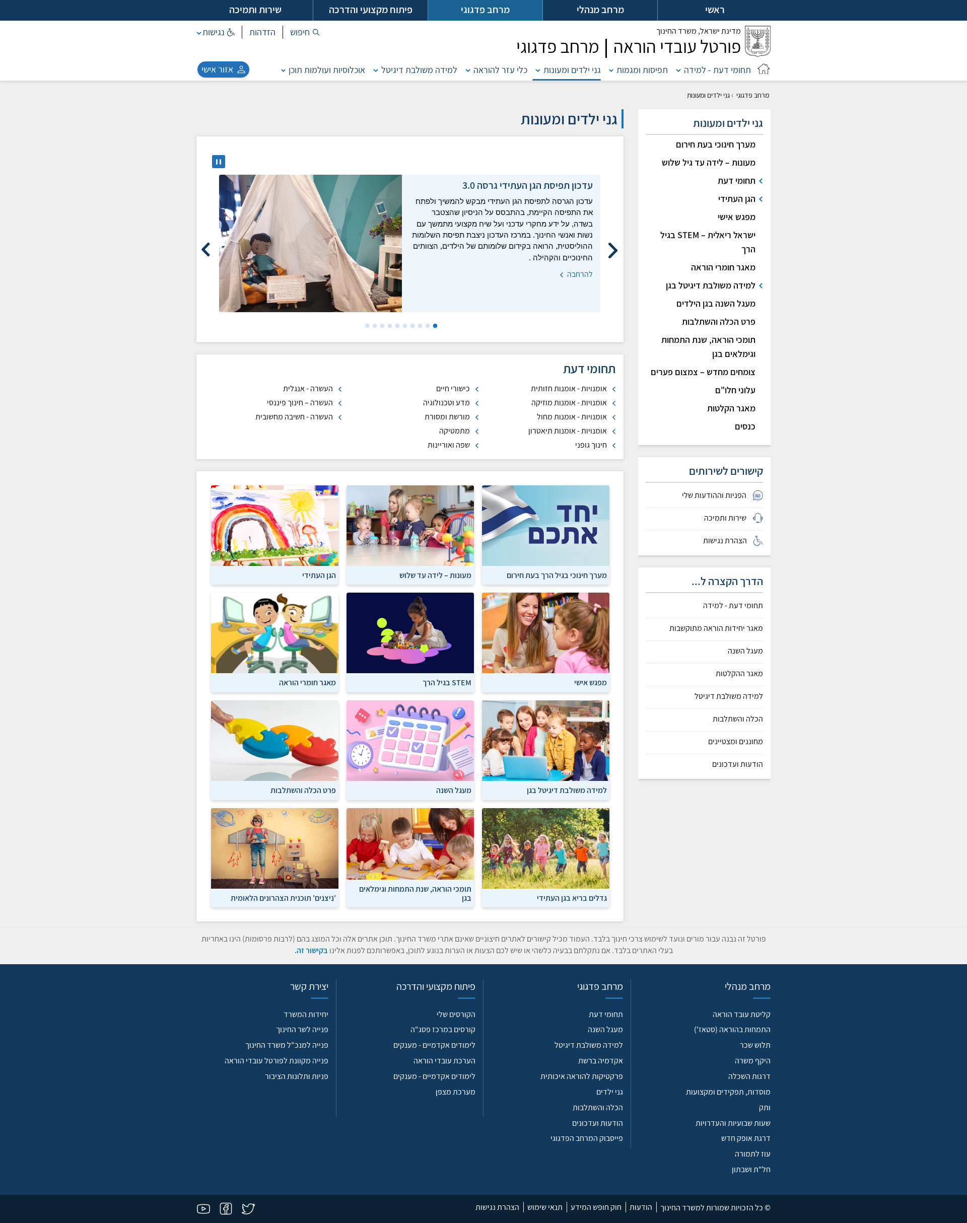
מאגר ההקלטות (739, 674)
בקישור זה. (311, 950)
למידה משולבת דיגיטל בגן (710, 285)
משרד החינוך (698, 31)
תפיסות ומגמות (642, 70)
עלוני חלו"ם (735, 390)
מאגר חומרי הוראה (723, 267)
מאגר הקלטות (731, 408)
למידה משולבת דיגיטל (419, 70)
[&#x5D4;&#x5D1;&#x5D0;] (206, 246)
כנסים (745, 426)
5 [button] (404, 326)
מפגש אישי (736, 217)
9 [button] (374, 326)
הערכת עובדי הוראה (444, 1060)
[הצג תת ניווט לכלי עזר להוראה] (467, 69)
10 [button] (366, 326)
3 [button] (419, 326)
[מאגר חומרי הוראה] (274, 641)
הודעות (641, 1207)
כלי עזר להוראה (500, 70)
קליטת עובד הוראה (742, 1014)
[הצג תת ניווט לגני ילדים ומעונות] (537, 69)
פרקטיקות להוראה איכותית (581, 1076)
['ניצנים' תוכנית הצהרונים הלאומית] (274, 856)
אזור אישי (217, 69)
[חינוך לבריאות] (545, 856)
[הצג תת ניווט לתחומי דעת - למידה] (678, 69)
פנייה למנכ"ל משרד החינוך (286, 1045)
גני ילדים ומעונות (572, 70)
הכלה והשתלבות (738, 719)
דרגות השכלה (749, 1076)
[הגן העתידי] (274, 534)
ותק (765, 1107)
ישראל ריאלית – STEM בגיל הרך (707, 242)
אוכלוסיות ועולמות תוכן (327, 70)
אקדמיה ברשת (600, 1060)
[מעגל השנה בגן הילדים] (410, 749)
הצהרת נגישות (497, 1207)
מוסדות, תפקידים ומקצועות (728, 1092)
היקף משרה (753, 1060)
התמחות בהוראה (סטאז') (732, 1029)
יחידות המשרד (306, 1014)
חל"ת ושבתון (751, 1169)
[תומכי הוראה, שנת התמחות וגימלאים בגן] (410, 856)
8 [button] (381, 326)
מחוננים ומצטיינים (735, 742)
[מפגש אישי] (545, 641)
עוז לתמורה (753, 1153)
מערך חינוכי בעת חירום (715, 144)
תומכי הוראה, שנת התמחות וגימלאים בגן (708, 346)
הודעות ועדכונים (737, 764)
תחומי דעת (736, 180)
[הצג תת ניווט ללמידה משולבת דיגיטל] (375, 69)
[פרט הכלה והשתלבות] (274, 749)
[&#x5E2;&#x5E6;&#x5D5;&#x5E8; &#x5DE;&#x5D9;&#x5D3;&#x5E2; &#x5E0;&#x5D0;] (218, 161)
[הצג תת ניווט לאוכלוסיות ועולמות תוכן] (283, 69)
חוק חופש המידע (596, 1207)
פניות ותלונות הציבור (296, 1076)
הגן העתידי (736, 198)
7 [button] (389, 326)
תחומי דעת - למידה (717, 70)
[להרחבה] (310, 243)
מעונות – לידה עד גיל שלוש (708, 162)
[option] (409, 243)
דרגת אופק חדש (746, 1138)
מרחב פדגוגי (752, 95)
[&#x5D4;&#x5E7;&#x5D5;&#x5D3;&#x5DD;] (613, 246)
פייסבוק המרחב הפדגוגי (586, 1138)
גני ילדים (609, 1092)
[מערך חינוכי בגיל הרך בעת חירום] (545, 534)
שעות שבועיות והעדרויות (733, 1123)
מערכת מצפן (455, 1092)
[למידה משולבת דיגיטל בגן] (545, 749)
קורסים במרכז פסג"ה (442, 1029)
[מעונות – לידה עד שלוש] (410, 534)
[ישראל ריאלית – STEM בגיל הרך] (410, 641)
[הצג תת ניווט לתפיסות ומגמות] (611, 69)
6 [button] (396, 326)
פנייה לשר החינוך (302, 1029)
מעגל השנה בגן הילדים (715, 303)
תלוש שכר (755, 1045)
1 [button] (434, 326)
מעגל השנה (745, 651)
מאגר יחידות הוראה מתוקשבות (716, 628)
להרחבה (579, 240)
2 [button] (427, 326)
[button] (305, 32)
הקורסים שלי (456, 1014)
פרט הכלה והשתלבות (718, 321)
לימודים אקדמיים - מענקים (434, 1045)
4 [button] (411, 326)
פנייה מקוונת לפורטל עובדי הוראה (276, 1060)
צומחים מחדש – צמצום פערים (703, 372)
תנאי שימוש (545, 1207)
